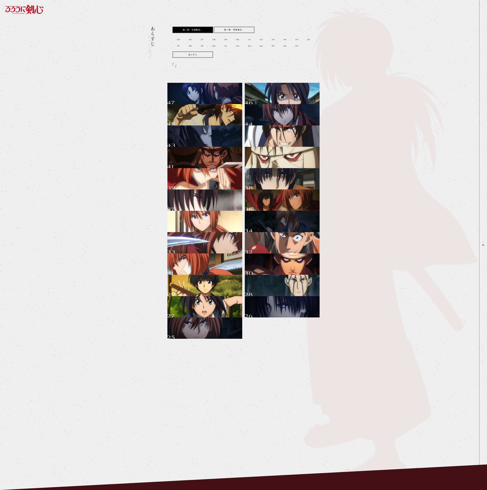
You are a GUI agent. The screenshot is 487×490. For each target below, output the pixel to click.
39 (202, 46)
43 (249, 46)
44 (261, 46)
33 (273, 40)
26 (190, 40)
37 (178, 46)
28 (214, 40)
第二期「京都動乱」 (193, 30)
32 (261, 40)
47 (296, 46)
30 (237, 40)
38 (190, 46)
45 (273, 46)
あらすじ (192, 55)
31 (249, 40)
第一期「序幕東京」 (234, 30)
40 (214, 46)
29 (225, 40)
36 (308, 40)
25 (178, 40)
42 (237, 46)
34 (285, 40)
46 (285, 46)
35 (296, 40)
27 (202, 40)
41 (225, 46)
